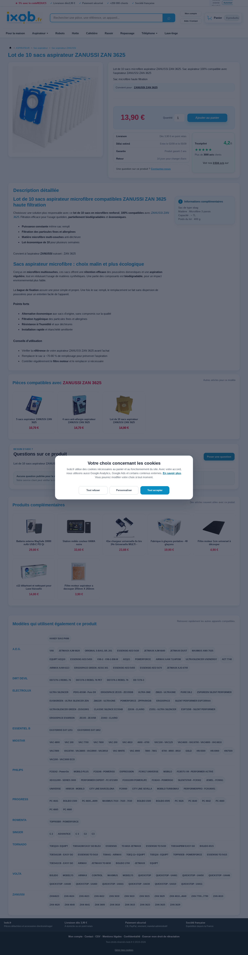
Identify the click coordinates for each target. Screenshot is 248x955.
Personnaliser (124, 490)
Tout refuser (93, 490)
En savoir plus (172, 473)
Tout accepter (154, 490)
